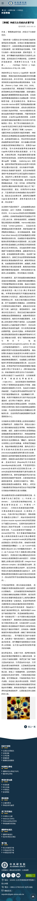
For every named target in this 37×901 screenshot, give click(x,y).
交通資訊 (4, 870)
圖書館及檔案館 (8, 760)
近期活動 (6, 753)
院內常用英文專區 (9, 837)
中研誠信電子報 (8, 850)
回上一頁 (32, 727)
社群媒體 (25, 870)
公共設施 (6, 755)
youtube (18, 875)
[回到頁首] (33, 896)
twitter (8, 875)
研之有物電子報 (8, 848)
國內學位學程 (7, 774)
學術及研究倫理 (8, 805)
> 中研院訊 (19, 10)
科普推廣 (6, 785)
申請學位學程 (6, 767)
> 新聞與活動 (11, 10)
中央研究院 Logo (17, 3)
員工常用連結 (6, 811)
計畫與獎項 (7, 803)
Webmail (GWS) (8, 819)
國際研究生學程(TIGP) (11, 771)
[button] (2, 3)
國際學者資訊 (6, 830)
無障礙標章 (31, 875)
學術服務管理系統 (9, 823)
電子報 (4, 843)
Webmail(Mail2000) (10, 821)
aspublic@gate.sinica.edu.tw (12, 894)
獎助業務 (5, 798)
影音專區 (6, 792)
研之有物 (6, 787)
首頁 (4, 10)
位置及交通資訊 (8, 751)
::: (0, 741)
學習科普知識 (6, 780)
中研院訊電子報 (8, 852)
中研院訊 (6, 789)
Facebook (3, 875)
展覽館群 (6, 758)
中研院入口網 (7, 816)
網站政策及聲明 (15, 870)
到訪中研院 (5, 746)
